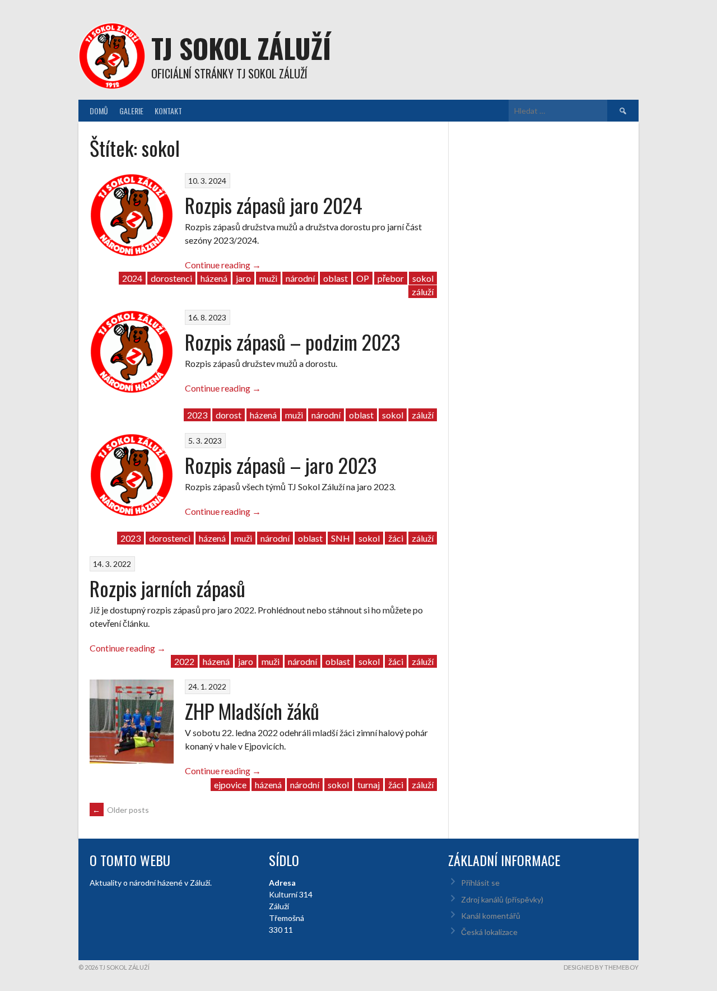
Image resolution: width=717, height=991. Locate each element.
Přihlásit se (480, 882)
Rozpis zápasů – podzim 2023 (292, 341)
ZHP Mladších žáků (252, 710)
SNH (340, 538)
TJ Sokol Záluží (241, 48)
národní (300, 278)
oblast (335, 278)
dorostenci (171, 278)
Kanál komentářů (490, 915)
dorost (228, 415)
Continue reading (223, 264)
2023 (197, 415)
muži (268, 278)
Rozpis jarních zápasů (167, 588)
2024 (132, 278)
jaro (243, 278)
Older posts (120, 810)
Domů (99, 111)
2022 (184, 661)
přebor (391, 278)
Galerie (131, 111)
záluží (423, 291)
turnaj (368, 784)
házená (214, 278)
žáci (395, 538)
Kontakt (168, 111)
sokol (423, 278)
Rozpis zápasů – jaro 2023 (280, 465)
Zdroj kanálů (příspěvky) (502, 899)
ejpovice (230, 784)
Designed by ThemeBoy (601, 967)
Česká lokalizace (489, 932)
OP (362, 278)
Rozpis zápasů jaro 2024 (273, 205)
